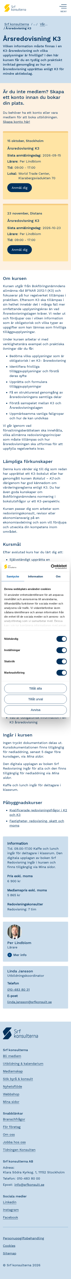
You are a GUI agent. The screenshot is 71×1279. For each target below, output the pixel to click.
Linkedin (9, 1202)
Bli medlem (12, 1056)
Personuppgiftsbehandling (23, 1238)
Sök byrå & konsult (18, 1079)
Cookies (9, 1246)
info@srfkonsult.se (29, 1184)
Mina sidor (11, 1102)
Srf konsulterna (16, 24)
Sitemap (9, 1253)
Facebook (10, 1217)
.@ (29, 1002)
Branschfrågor (14, 1119)
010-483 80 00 (28, 1178)
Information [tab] (35, 576)
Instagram (11, 1210)
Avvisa (35, 710)
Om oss (9, 1134)
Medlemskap (13, 1071)
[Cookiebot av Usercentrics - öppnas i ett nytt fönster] (51, 566)
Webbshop (11, 1094)
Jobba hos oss (14, 1142)
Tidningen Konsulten (19, 1150)
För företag (12, 1127)
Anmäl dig (19, 188)
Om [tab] (58, 576)
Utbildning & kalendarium (23, 1063)
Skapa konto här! (16, 122)
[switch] (61, 650)
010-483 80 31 (18, 989)
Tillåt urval (35, 699)
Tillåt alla (35, 688)
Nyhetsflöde (12, 1086)
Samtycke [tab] (13, 576)
